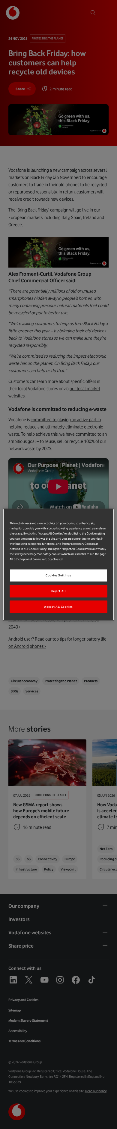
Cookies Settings (58, 575)
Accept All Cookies (58, 607)
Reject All (58, 591)
